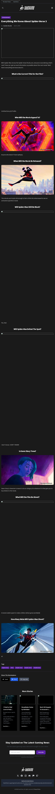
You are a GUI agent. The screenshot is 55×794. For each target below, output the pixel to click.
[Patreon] (33, 776)
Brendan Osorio (7, 712)
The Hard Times (7, 2)
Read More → (6, 726)
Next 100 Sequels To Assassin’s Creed (45, 709)
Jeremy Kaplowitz (26, 712)
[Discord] (29, 776)
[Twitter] (18, 776)
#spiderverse (37, 667)
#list (12, 667)
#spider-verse (28, 667)
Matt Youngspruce (44, 712)
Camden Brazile (7, 26)
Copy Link (25, 679)
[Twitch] (37, 776)
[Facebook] (22, 776)
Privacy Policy (37, 789)
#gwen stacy (5, 667)
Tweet (6, 679)
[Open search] (2, 7)
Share (15, 679)
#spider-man (19, 667)
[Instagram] (26, 776)
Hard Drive (16, 2)
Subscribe (41, 752)
